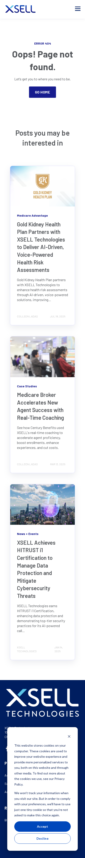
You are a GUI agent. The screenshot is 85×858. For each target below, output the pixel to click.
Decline (42, 838)
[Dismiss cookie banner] (69, 737)
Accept (42, 826)
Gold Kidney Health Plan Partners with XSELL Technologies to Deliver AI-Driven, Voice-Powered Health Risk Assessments (41, 247)
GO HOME (42, 92)
